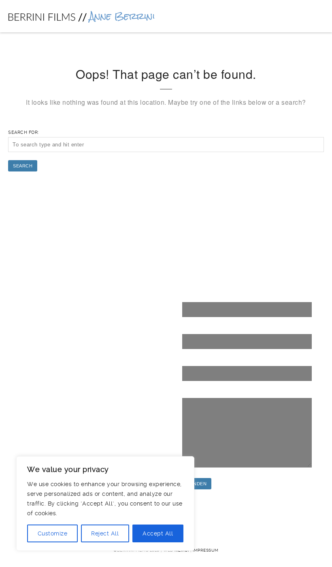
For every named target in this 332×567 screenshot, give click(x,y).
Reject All (105, 533)
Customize (53, 533)
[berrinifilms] (81, 16)
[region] (105, 503)
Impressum (206, 550)
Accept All (158, 533)
